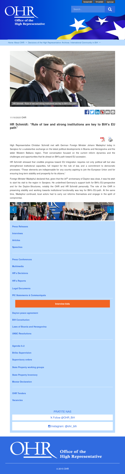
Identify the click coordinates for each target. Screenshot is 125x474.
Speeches (17, 247)
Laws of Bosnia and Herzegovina (29, 326)
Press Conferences (22, 259)
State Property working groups (28, 367)
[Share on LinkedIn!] (97, 111)
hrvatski (99, 1)
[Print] (107, 111)
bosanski (88, 1)
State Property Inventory (25, 374)
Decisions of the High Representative (44, 42)
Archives (66, 42)
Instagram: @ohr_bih (63, 426)
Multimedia (18, 266)
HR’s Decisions (20, 273)
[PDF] (102, 111)
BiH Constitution (21, 319)
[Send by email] (113, 111)
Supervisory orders (22, 359)
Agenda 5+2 (18, 345)
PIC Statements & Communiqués (29, 295)
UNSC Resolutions (21, 333)
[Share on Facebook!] (87, 111)
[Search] (110, 9)
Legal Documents (21, 288)
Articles (16, 240)
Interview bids (62, 303)
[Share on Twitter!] (92, 111)
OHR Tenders (19, 393)
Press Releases (20, 226)
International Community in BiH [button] (84, 42)
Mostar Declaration (22, 381)
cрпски (110, 1)
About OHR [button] (19, 42)
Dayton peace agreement (25, 312)
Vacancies (17, 400)
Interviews (17, 233)
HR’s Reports (19, 280)
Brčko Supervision (21, 352)
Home (10, 42)
